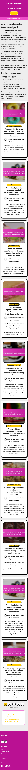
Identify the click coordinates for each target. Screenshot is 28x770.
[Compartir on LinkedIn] (7, 766)
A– (6, 741)
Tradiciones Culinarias (14, 365)
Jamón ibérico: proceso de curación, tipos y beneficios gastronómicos (14, 550)
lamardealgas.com (14, 4)
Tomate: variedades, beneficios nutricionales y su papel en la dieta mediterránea (14, 252)
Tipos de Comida (14, 304)
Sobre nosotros (18, 18)
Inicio (2, 749)
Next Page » (14, 707)
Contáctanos (9, 18)
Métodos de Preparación (14, 426)
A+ (2, 741)
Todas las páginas (5, 751)
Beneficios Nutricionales (14, 126)
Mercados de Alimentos (14, 185)
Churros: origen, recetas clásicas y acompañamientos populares (14, 491)
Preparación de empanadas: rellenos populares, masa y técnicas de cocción (14, 432)
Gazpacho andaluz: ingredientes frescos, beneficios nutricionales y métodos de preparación (14, 371)
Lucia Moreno (11, 139)
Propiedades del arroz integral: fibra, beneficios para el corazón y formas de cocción (14, 132)
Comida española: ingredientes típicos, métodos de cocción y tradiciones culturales (14, 310)
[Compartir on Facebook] (2, 766)
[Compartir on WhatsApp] (10, 766)
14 (18, 704)
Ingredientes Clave (14, 245)
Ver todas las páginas (14, 8)
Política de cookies (5, 753)
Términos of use (4, 758)
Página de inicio (14, 13)
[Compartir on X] (5, 766)
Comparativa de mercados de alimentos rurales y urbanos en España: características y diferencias (14, 672)
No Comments (15, 142)
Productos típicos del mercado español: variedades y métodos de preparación (14, 191)
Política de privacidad (6, 756)
